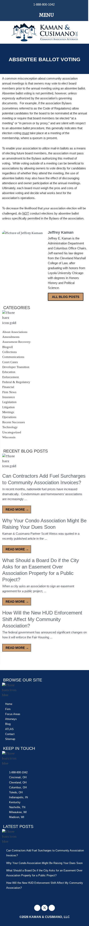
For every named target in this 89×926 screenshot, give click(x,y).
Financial (8, 387)
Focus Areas (12, 714)
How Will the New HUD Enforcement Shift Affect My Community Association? (42, 619)
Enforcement (10, 377)
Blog (8, 724)
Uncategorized (11, 432)
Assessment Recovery (16, 341)
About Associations (14, 332)
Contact (9, 734)
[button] (44, 15)
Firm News (9, 392)
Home (8, 704)
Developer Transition (15, 367)
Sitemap (10, 739)
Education (8, 372)
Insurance (8, 397)
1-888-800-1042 (44, 4)
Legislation (9, 402)
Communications (13, 357)
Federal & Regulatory (16, 382)
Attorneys (11, 719)
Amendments (10, 337)
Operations (9, 417)
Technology (10, 427)
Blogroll (7, 347)
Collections (9, 352)
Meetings (8, 412)
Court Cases (10, 362)
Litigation (8, 407)
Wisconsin (9, 437)
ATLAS (9, 729)
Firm (8, 709)
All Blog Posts (65, 297)
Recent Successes (13, 422)
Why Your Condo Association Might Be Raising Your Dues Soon (44, 863)
